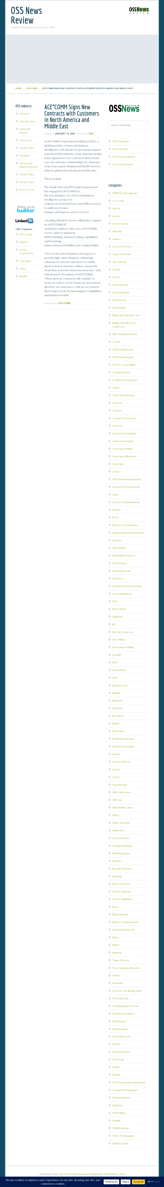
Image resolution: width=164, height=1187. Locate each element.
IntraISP (116, 654)
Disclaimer (25, 155)
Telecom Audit (120, 149)
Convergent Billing (122, 448)
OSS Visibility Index (122, 807)
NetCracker (118, 731)
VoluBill (116, 1120)
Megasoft (117, 700)
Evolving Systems (121, 571)
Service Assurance (122, 891)
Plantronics (118, 830)
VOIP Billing (118, 1113)
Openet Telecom (121, 761)
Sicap (115, 906)
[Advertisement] (82, 59)
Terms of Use (26, 182)
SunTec (116, 944)
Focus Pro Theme (68, 1174)
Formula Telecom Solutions (127, 586)
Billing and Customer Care (126, 315)
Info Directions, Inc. (122, 632)
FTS (114, 601)
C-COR (116, 341)
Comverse (117, 425)
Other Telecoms (121, 822)
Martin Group (119, 685)
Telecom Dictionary (122, 164)
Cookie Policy (26, 147)
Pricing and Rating (122, 845)
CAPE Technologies (122, 357)
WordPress (110, 1174)
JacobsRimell (119, 670)
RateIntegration (120, 853)
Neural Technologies (123, 746)
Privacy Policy (26, 174)
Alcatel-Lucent (120, 223)
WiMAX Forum (120, 1143)
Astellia (116, 269)
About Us (24, 113)
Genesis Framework (92, 1174)
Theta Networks (121, 1051)
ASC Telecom (119, 261)
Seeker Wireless (121, 883)
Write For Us (26, 189)
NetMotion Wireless (123, 738)
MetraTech (118, 716)
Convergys (118, 464)
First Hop (117, 578)
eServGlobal (118, 547)
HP (113, 624)
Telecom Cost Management (127, 990)
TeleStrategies (120, 1029)
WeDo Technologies (123, 1135)
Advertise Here (27, 121)
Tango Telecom (120, 960)
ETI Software (119, 563)
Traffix (115, 1067)
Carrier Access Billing (123, 364)
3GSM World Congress (124, 193)
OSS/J (115, 815)
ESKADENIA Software (124, 555)
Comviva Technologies (124, 433)
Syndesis (116, 952)
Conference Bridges (123, 441)
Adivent (116, 208)
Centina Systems (121, 372)
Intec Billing (118, 639)
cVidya (115, 494)
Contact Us (25, 140)
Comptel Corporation (124, 418)
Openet (116, 754)
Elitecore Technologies (124, 525)
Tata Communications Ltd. (126, 968)
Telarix (116, 975)
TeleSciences (119, 1021)
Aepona (116, 216)
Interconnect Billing (123, 647)
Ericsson (117, 540)
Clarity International (123, 395)
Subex (115, 937)
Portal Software (120, 838)
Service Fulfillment (122, 899)
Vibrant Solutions (121, 1097)
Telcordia (117, 983)
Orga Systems (119, 784)
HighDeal (117, 616)
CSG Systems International (126, 479)
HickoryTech (119, 609)
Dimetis (116, 509)
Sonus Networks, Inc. (123, 929)
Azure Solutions (120, 292)
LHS (114, 677)
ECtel (115, 517)
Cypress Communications (125, 502)
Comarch (117, 402)
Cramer (116, 471)
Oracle (115, 777)
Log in (122, 1174)
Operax (116, 769)
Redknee (116, 861)
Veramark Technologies (125, 1090)
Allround (116, 231)
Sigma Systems (120, 914)
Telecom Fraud (120, 998)
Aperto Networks (121, 246)
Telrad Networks (121, 1036)
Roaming (117, 876)
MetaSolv (117, 708)
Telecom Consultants (123, 156)
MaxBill (116, 693)
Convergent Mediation (124, 456)
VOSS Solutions (120, 1128)
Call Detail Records (122, 349)
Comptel (117, 410)
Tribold (116, 1074)
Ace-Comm (64, 303)
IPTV (115, 662)
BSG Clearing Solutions (124, 334)
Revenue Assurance (122, 868)
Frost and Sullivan (121, 593)
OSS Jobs (117, 799)
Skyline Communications (125, 922)
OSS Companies (120, 141)
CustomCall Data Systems (126, 486)
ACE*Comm (25, 234)
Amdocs (116, 239)
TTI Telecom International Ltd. (128, 1082)
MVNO (115, 723)
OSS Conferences (121, 792)
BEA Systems (119, 300)
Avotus (116, 277)
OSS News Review (26, 15)
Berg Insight (119, 307)
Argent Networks (121, 254)
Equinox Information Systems (128, 532)
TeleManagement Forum (125, 1006)
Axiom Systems (120, 284)
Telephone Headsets (123, 1013)
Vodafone (117, 1105)
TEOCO (116, 1044)
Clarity (115, 387)
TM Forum (118, 1059)
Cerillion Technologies (124, 380)
